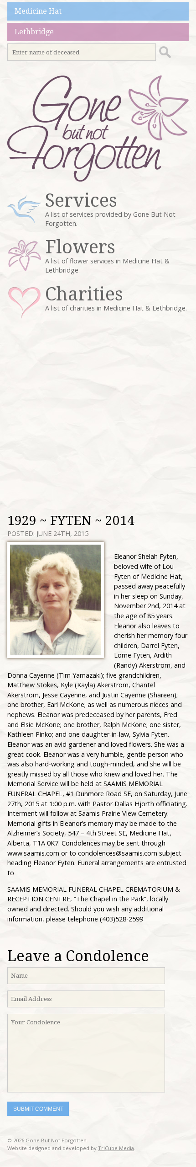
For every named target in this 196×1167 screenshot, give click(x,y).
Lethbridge (34, 31)
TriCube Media (116, 1148)
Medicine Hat (38, 11)
